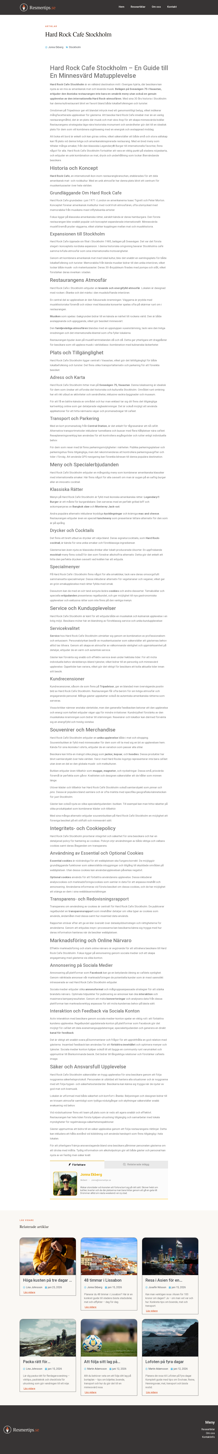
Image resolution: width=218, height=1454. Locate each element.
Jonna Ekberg (91, 1175)
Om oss (156, 6)
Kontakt (172, 6)
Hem (121, 6)
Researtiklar (138, 6)
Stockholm (75, 47)
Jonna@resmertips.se (101, 1180)
